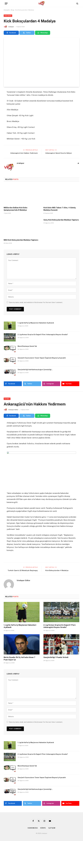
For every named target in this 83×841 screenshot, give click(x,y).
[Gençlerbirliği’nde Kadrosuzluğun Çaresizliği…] (10, 372)
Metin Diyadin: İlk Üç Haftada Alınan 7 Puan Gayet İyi (19, 658)
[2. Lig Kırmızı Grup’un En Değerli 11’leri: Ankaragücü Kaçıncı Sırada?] (10, 337)
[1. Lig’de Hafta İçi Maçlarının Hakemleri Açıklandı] (10, 326)
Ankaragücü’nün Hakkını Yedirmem (24, 153)
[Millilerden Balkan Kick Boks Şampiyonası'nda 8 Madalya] (22, 195)
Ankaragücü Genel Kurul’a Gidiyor (58, 153)
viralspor (11, 26)
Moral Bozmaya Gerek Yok (27, 346)
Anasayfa (7, 10)
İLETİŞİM (51, 828)
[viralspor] (41, 3)
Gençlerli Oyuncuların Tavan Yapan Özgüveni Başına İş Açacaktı (42, 358)
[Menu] (6, 3)
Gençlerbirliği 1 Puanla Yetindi (55, 657)
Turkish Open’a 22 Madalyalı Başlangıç (23, 570)
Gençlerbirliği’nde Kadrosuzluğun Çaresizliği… (35, 369)
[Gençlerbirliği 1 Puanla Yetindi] (61, 644)
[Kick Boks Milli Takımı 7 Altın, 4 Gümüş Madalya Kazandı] (61, 195)
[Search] (77, 3)
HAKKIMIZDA (33, 828)
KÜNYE (43, 828)
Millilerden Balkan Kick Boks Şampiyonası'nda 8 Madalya (15, 209)
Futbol (7, 398)
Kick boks (8, 15)
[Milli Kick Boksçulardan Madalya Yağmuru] (22, 227)
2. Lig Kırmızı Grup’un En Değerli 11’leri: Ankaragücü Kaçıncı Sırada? (43, 334)
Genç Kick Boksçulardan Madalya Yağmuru (61, 220)
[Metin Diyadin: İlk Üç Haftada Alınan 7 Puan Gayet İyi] (22, 644)
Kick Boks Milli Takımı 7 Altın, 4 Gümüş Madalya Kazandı (59, 209)
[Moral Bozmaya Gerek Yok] (10, 349)
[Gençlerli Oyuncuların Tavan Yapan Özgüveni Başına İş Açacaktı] (10, 361)
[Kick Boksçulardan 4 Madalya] (41, 62)
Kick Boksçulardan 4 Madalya (56, 570)
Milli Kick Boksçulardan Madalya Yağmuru (21, 240)
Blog (12, 10)
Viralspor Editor (13, 409)
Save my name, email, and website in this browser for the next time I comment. (36, 302)
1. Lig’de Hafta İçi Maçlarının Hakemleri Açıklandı (36, 323)
